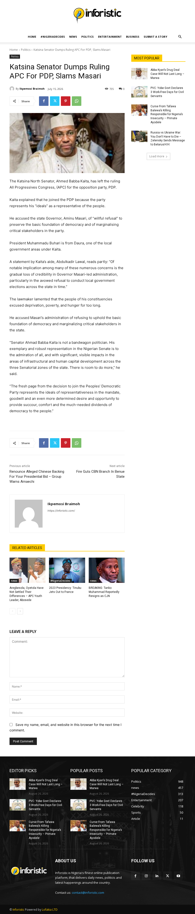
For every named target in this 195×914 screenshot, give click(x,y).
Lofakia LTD (50, 910)
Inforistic (18, 910)
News (73, 36)
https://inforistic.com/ (61, 510)
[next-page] (20, 611)
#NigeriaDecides (52, 36)
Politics (87, 36)
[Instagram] (146, 876)
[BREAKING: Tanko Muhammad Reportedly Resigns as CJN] (107, 570)
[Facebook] (44, 101)
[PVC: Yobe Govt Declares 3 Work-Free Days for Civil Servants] (139, 92)
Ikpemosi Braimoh (32, 88)
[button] (179, 37)
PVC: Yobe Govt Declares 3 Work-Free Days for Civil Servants (167, 92)
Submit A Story (155, 36)
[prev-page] (12, 611)
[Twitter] (54, 101)
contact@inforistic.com (88, 892)
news (14, 580)
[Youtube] (178, 876)
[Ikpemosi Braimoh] (13, 88)
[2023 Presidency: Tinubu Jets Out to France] (67, 570)
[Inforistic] (97, 16)
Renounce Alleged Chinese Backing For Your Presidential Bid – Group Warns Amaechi (37, 476)
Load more (156, 156)
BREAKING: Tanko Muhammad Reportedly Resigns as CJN (104, 592)
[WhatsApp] (76, 101)
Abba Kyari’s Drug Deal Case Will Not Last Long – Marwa (167, 74)
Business (132, 36)
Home (32, 36)
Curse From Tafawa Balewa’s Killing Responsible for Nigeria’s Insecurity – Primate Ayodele (167, 114)
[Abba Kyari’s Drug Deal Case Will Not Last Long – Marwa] (139, 73)
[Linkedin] (157, 876)
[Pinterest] (65, 101)
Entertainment (110, 36)
